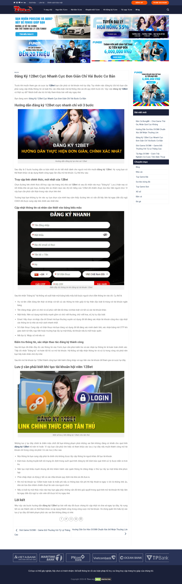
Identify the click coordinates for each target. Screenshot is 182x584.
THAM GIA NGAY (160, 3)
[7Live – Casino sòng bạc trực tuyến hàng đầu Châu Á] (26, 9)
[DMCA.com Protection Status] (103, 579)
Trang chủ (48, 10)
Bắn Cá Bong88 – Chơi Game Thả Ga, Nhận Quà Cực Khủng (150, 123)
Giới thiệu (32, 3)
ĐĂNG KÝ (139, 3)
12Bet (125, 89)
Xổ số (138, 191)
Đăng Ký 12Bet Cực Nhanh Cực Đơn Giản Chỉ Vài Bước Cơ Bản (57, 98)
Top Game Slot (142, 187)
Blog (138, 10)
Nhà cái (139, 172)
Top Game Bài (142, 177)
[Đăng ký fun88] (151, 88)
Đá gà (138, 201)
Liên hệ (41, 3)
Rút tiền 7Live (76, 10)
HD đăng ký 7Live (110, 10)
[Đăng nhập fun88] (130, 51)
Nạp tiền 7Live (61, 10)
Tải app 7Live (126, 10)
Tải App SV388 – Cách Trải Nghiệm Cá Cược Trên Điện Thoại (150, 155)
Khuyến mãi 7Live (93, 10)
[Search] (168, 9)
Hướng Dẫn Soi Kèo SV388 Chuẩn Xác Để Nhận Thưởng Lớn (150, 131)
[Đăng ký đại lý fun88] (51, 26)
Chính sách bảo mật (54, 3)
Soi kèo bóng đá (143, 182)
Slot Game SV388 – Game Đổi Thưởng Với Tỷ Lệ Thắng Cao (149, 147)
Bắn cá (139, 196)
